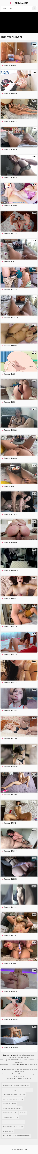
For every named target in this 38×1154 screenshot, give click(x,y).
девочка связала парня (21, 1085)
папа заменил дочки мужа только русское (16, 1136)
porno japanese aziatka (10, 1113)
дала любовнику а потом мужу (13, 1099)
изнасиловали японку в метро (13, 1126)
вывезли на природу (9, 1103)
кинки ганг (23, 1113)
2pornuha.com (20, 3)
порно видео (31, 1074)
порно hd (14, 1078)
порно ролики (19, 1064)
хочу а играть (7, 1085)
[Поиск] (34, 8)
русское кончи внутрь (10, 1090)
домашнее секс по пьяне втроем (13, 1122)
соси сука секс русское (10, 1117)
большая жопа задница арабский (14, 1094)
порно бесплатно (10, 1060)
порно (3, 1069)
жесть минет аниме (25, 1090)
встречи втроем (8, 1131)
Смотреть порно (8, 1055)
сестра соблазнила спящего (12, 1108)
